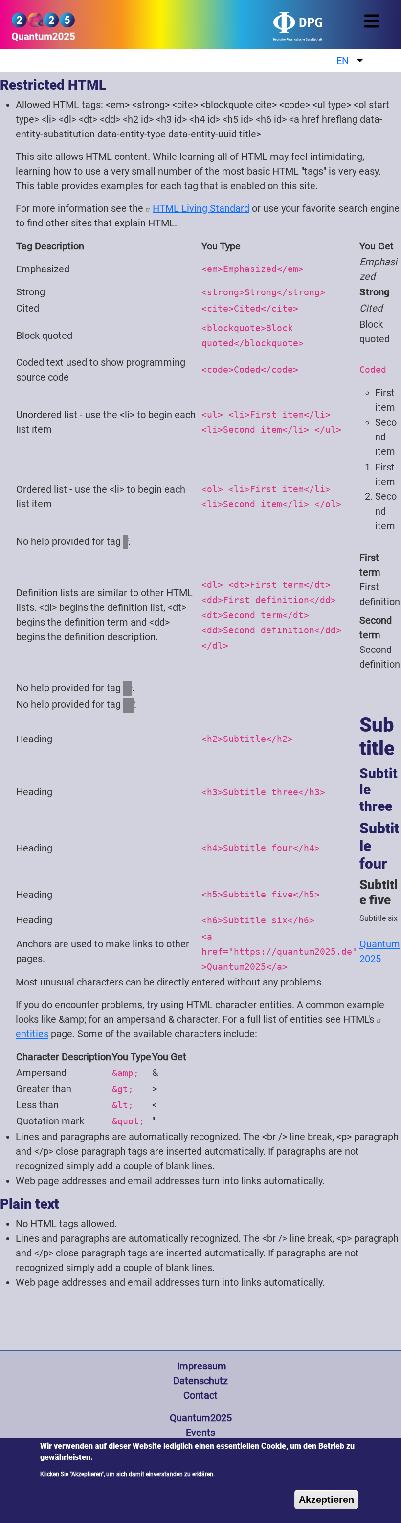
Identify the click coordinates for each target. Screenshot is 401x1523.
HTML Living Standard (201, 208)
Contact (200, 1395)
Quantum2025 (201, 1418)
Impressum (200, 1366)
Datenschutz (200, 1381)
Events (200, 1432)
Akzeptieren (326, 1499)
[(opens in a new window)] (245, 30)
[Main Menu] (373, 21)
